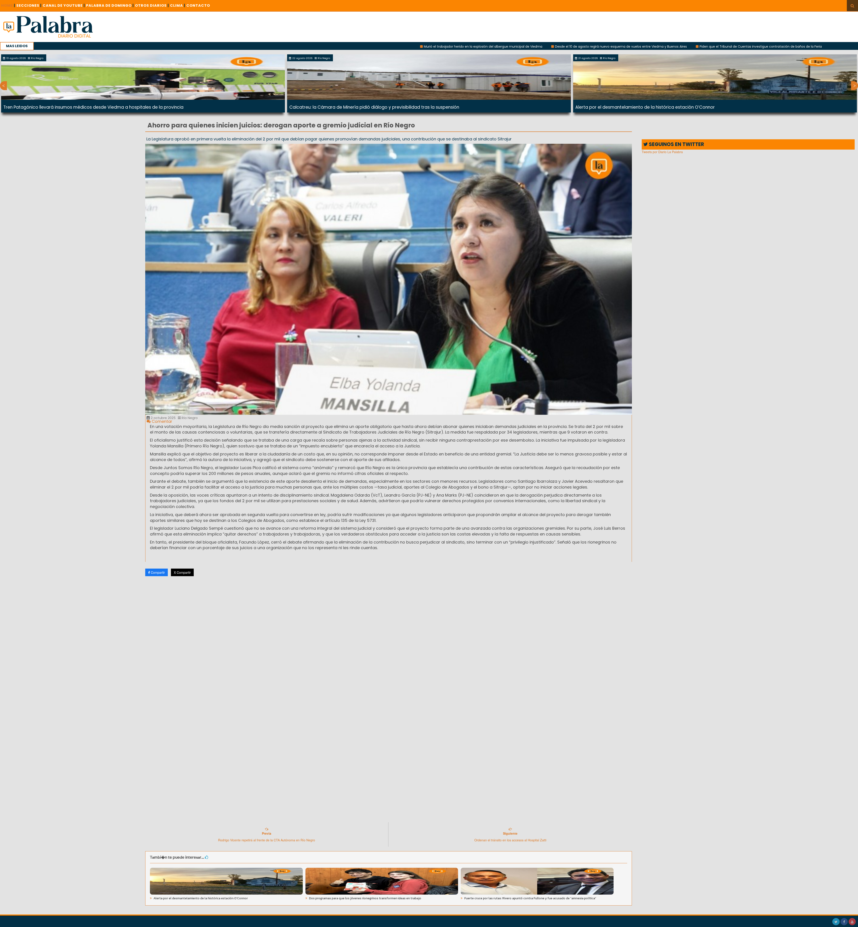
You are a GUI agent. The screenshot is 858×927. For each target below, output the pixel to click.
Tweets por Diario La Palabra (662, 152)
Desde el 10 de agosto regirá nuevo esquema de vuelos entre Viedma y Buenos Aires (522, 46)
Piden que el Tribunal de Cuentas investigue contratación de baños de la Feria (662, 46)
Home (8, 5)
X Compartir (182, 572)
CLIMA (177, 5)
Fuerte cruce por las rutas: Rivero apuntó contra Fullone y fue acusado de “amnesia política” (530, 898)
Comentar (161, 421)
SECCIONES (29, 5)
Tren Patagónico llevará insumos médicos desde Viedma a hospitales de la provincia (93, 107)
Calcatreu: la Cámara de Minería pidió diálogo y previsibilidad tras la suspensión (374, 107)
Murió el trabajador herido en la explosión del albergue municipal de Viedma (384, 46)
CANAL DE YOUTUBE (64, 5)
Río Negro (189, 417)
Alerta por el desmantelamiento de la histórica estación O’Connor (645, 107)
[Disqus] (389, 639)
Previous (3, 85)
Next (854, 85)
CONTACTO (198, 5)
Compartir (157, 572)
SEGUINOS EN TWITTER (676, 144)
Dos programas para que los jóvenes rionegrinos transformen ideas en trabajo (364, 898)
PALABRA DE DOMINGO (110, 5)
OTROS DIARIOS (152, 5)
